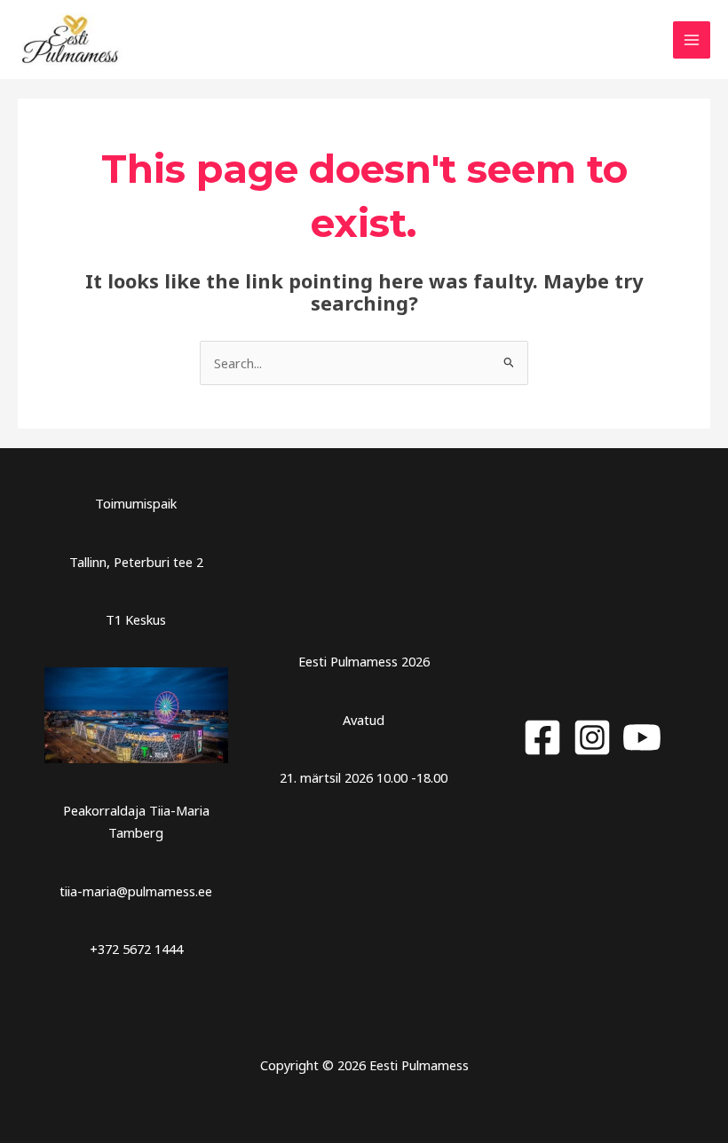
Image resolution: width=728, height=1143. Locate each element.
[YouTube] (641, 737)
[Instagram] (592, 737)
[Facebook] (542, 737)
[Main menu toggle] (691, 40)
